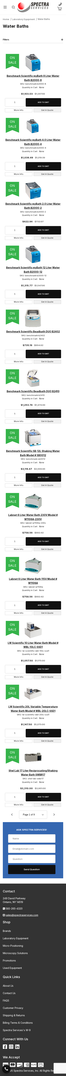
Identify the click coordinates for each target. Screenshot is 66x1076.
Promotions (9, 960)
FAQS (6, 1000)
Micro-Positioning (13, 945)
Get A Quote (47, 110)
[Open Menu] (5, 7)
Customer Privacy (13, 1007)
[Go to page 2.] (54, 814)
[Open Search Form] (13, 7)
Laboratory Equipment (15, 938)
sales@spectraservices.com (22, 915)
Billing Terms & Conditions (18, 1022)
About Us (8, 985)
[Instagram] (11, 1046)
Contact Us (9, 993)
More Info (18, 110)
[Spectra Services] (33, 6)
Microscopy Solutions (15, 953)
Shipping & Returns (14, 1015)
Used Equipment (12, 967)
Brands (7, 930)
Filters (6, 39)
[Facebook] (5, 1046)
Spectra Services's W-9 (17, 1030)
